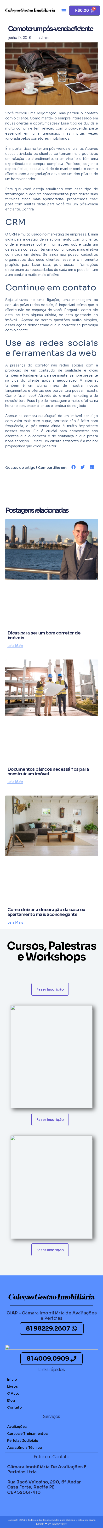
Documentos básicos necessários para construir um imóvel (48, 772)
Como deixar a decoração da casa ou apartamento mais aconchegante (46, 912)
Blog (11, 1400)
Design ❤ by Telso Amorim (51, 1523)
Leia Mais (15, 645)
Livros (12, 1386)
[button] (63, 10)
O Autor (14, 1393)
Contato (14, 1407)
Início (12, 1379)
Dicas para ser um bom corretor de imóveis (44, 635)
